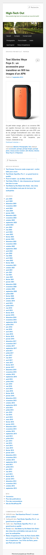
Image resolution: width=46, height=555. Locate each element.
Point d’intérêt (22, 40)
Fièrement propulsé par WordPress (23, 554)
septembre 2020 (11, 291)
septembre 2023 (11, 222)
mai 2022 (9, 256)
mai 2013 (9, 471)
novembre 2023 (11, 218)
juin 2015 (9, 412)
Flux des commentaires (14, 501)
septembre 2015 (11, 405)
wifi (27, 151)
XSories (30, 151)
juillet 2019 (9, 305)
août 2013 (9, 464)
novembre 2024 (11, 206)
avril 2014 (9, 445)
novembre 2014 (11, 429)
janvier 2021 (10, 282)
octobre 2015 (10, 403)
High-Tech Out (15, 13)
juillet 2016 (9, 381)
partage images (27, 149)
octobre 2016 (10, 374)
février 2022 (10, 263)
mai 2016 (9, 386)
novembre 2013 (11, 457)
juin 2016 (9, 384)
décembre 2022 (11, 241)
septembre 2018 (11, 322)
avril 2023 (9, 232)
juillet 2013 (9, 467)
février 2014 (10, 450)
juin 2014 (9, 441)
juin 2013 (9, 469)
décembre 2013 (11, 455)
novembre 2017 (11, 343)
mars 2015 (9, 419)
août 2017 (9, 350)
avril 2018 (9, 332)
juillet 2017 (9, 353)
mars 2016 (9, 391)
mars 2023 (9, 234)
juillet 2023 (9, 225)
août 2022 (9, 251)
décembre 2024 (11, 203)
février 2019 (10, 313)
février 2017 (10, 365)
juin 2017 (9, 355)
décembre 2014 (11, 426)
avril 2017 (9, 360)
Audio (31, 40)
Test (29, 147)
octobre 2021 (10, 267)
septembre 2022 (11, 249)
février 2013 (10, 476)
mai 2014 (9, 443)
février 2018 (10, 336)
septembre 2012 (11, 488)
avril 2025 (9, 201)
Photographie (10, 40)
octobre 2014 (10, 431)
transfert (22, 151)
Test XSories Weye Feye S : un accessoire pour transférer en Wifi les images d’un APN (17, 66)
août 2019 (9, 303)
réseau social (14, 151)
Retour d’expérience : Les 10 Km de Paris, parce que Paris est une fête (22, 540)
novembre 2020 (11, 286)
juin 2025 (9, 199)
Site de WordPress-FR (13, 503)
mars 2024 (9, 211)
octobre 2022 (10, 246)
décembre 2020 (11, 284)
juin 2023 (9, 227)
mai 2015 (9, 414)
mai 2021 (9, 275)
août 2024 (9, 208)
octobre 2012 (10, 486)
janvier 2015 (10, 424)
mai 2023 (9, 230)
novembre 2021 (11, 265)
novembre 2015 (11, 400)
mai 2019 (9, 308)
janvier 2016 (10, 396)
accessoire (12, 149)
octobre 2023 (10, 220)
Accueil (8, 36)
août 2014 (9, 436)
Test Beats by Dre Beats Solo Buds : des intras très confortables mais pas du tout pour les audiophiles (22, 188)
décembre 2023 (11, 215)
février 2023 (10, 237)
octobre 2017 (10, 346)
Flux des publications (13, 499)
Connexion (9, 496)
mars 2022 (9, 260)
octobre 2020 (10, 289)
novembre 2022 (11, 244)
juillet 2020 (9, 294)
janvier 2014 (10, 452)
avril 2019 (9, 310)
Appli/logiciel (10, 45)
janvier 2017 (10, 367)
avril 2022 (9, 258)
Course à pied (27, 36)
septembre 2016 (11, 377)
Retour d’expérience (24, 45)
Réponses (19, 153)
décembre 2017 (11, 341)
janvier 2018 (10, 339)
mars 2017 (9, 362)
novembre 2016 (11, 372)
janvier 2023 (10, 239)
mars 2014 (9, 448)
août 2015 (9, 407)
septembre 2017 (11, 348)
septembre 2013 (11, 462)
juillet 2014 (9, 438)
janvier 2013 (10, 479)
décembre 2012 (11, 481)
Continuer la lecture (13, 142)
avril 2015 (9, 417)
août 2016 (9, 379)
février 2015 (10, 422)
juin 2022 (9, 253)
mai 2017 (9, 358)
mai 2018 (9, 329)
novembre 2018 (11, 320)
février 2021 (10, 279)
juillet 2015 (9, 410)
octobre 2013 (10, 460)
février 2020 (10, 296)
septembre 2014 (11, 433)
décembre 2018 (11, 317)
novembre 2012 (11, 483)
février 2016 (10, 393)
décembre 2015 (11, 398)
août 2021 (9, 270)
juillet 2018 (9, 324)
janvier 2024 (10, 213)
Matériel (16, 147)
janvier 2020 (10, 298)
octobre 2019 (10, 301)
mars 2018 (9, 334)
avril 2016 (9, 388)
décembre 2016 (11, 369)
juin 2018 (9, 327)
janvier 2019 (10, 315)
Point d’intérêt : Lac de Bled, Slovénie (19, 179)
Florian (8, 528)
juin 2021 (9, 272)
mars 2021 (9, 277)
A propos (17, 36)
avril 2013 (9, 474)
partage (19, 149)
